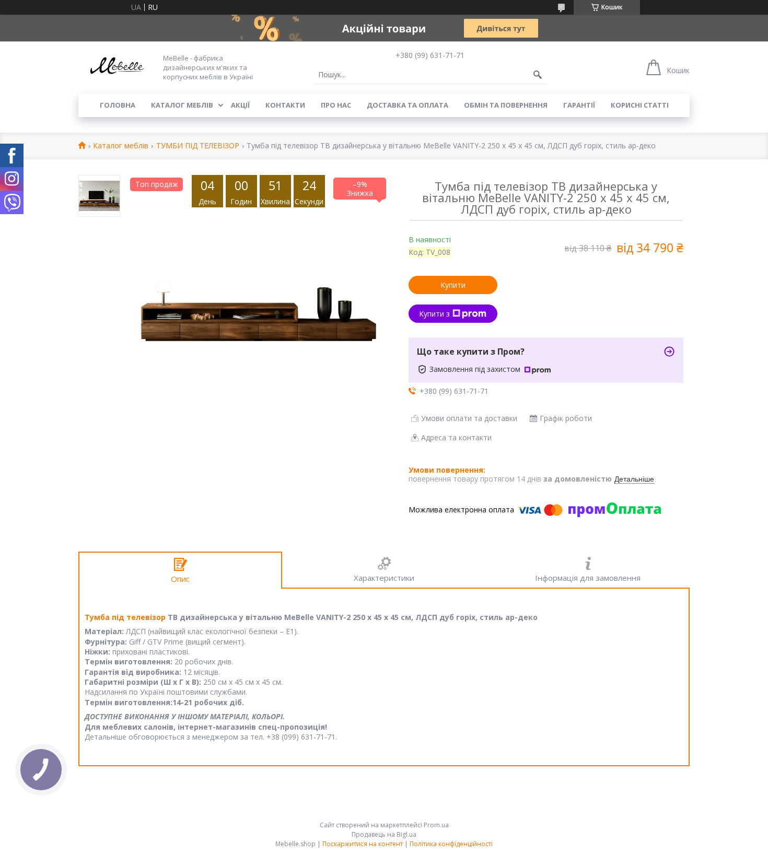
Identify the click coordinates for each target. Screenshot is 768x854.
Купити (453, 285)
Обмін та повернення (506, 105)
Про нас (336, 105)
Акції (240, 105)
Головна (117, 105)
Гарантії (579, 105)
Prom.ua (436, 825)
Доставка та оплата (407, 105)
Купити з (434, 314)
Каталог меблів (182, 105)
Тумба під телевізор (125, 617)
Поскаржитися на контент (362, 843)
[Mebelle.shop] (115, 67)
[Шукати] (537, 75)
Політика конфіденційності (451, 843)
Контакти (285, 105)
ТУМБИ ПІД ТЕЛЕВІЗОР (197, 146)
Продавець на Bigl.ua (384, 834)
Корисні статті (640, 105)
